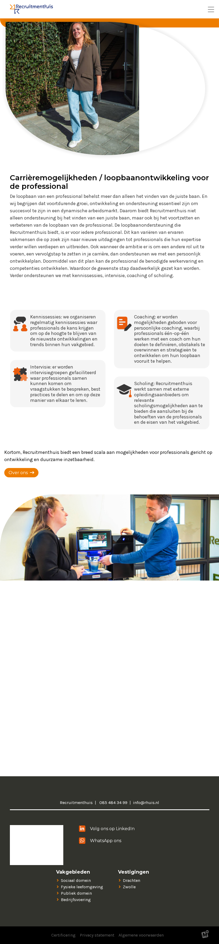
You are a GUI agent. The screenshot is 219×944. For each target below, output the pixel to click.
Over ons (18, 472)
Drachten (131, 880)
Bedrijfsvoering (76, 899)
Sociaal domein (76, 880)
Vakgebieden (73, 872)
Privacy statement (97, 935)
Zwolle (129, 886)
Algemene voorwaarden (141, 935)
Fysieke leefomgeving (82, 886)
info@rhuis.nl (146, 802)
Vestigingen (133, 872)
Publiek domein (76, 893)
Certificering (63, 935)
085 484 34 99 (112, 802)
